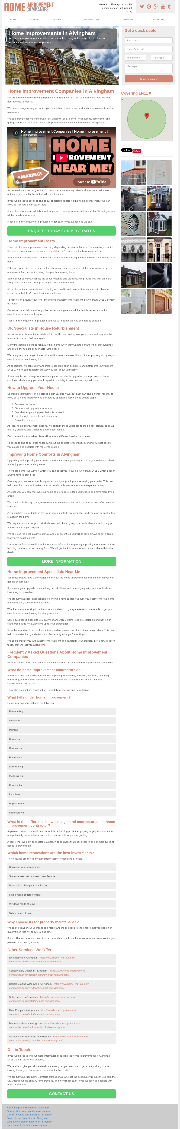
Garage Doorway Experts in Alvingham (28, 1111)
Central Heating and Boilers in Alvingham (29, 1114)
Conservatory (91, 19)
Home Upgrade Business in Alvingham (28, 1107)
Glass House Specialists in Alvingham (27, 1118)
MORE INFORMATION (62, 561)
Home (13, 19)
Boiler (57, 19)
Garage (34, 19)
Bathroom (158, 19)
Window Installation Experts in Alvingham (29, 1121)
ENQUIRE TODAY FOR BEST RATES (61, 231)
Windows (128, 19)
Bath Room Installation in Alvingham (27, 1125)
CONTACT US (61, 1094)
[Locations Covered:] (6, 3)
